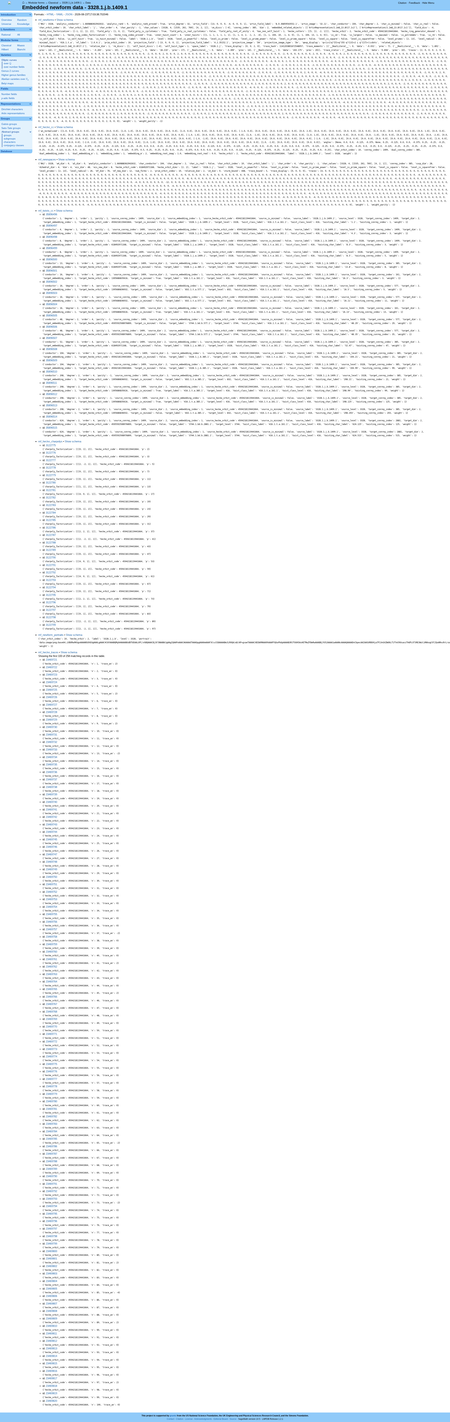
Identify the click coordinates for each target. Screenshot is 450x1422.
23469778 (51, 1086)
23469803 (51, 1273)
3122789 (51, 549)
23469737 (51, 779)
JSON (68, 14)
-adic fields (8, 98)
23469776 (51, 1071)
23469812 (51, 1340)
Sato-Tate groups (11, 128)
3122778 (51, 467)
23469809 (51, 1318)
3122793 (51, 579)
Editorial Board (221, 1419)
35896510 (51, 371)
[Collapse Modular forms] (30, 40)
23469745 (51, 839)
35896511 (51, 382)
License (189, 1419)
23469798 (51, 1236)
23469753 (51, 899)
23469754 (51, 906)
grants (173, 1415)
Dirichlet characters (12, 109)
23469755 (51, 914)
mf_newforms (46, 19)
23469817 (51, 1378)
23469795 (51, 1213)
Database (6, 151)
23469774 (51, 1056)
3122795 (51, 594)
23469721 (51, 659)
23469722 (51, 667)
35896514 (51, 416)
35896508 (51, 349)
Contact (170, 1419)
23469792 (51, 1191)
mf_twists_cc (46, 210)
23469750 (51, 876)
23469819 (51, 1393)
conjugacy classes (14, 145)
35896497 (51, 225)
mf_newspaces (47, 159)
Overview (6, 20)
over (7, 63)
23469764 (51, 981)
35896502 (51, 281)
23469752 (51, 891)
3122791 (51, 565)
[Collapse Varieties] (30, 54)
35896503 (51, 292)
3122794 (51, 587)
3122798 (51, 617)
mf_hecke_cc (46, 127)
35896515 (51, 427)
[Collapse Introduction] (30, 14)
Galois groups (9, 124)
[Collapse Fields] (30, 88)
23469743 (51, 824)
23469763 (51, 974)
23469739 (51, 794)
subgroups (9, 138)
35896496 (51, 214)
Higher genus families (13, 75)
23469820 (51, 1400)
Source (233, 1419)
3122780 (51, 482)
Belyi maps (7, 83)
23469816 (51, 1370)
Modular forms (36, 2)
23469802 (51, 1266)
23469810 (51, 1325)
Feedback (414, 2)
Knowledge (23, 24)
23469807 (51, 1303)
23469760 (51, 951)
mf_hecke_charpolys (50, 441)
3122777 (51, 460)
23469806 (51, 1295)
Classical (53, 2)
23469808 (51, 1310)
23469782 (51, 1116)
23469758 (51, 936)
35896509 (51, 360)
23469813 (51, 1348)
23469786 (51, 1146)
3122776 (51, 452)
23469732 (51, 741)
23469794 (51, 1206)
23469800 (51, 1251)
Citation (402, 2)
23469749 (51, 869)
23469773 (51, 1049)
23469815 (51, 1363)
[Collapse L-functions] (30, 29)
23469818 (51, 1385)
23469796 (51, 1221)
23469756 (51, 921)
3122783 (51, 505)
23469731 (51, 734)
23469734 (51, 757)
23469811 (51, 1333)
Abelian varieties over (14, 79)
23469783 (51, 1123)
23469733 (51, 749)
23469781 (51, 1108)
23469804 (51, 1281)
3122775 (51, 445)
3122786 (51, 527)
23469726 (51, 697)
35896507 (51, 337)
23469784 (51, 1131)
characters (9, 142)
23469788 (51, 1161)
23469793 (51, 1198)
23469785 (51, 1138)
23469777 (51, 1078)
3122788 (51, 542)
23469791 (51, 1183)
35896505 (51, 315)
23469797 (51, 1228)
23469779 (51, 1093)
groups (7, 135)
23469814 (51, 1355)
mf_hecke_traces (48, 652)
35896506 (51, 326)
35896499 (51, 248)
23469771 (51, 1033)
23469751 (51, 884)
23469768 (51, 1011)
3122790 (51, 557)
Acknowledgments (203, 1419)
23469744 (51, 831)
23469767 (51, 1004)
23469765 (51, 989)
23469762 (51, 966)
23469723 (51, 674)
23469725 (51, 689)
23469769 (51, 1018)
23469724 (51, 682)
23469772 (51, 1041)
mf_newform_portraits (50, 634)
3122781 (51, 490)
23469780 (51, 1101)
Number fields (9, 94)
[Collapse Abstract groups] (30, 132)
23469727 (51, 704)
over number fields (14, 67)
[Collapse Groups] (30, 118)
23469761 (51, 959)
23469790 (51, 1176)
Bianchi (21, 49)
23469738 (51, 786)
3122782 (51, 497)
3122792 (51, 572)
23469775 (51, 1063)
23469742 (51, 816)
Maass (21, 45)
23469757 (51, 929)
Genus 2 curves (10, 71)
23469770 (51, 1026)
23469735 (51, 764)
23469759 (51, 944)
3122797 (51, 609)
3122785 (51, 519)
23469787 (51, 1153)
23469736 (51, 772)
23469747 (51, 854)
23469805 (51, 1288)
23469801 (51, 1258)
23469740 (51, 801)
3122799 (51, 624)
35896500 (51, 259)
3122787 (51, 534)
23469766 (51, 996)
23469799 (51, 1243)
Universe (6, 24)
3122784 (51, 512)
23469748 (51, 861)
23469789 (51, 1168)
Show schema (64, 19)
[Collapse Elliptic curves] (30, 60)
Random (22, 20)
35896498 (51, 236)
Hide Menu (428, 2)
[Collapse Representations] (30, 104)
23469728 (51, 712)
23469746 (51, 846)
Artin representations (13, 113)
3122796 (51, 602)
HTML (50, 14)
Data (88, 2)
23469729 (51, 719)
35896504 (51, 304)
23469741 (51, 809)
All (18, 34)
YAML (59, 14)
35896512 (51, 394)
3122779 (51, 475)
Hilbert (5, 49)
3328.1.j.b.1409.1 (72, 2)
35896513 (51, 405)
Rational (6, 34)
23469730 (51, 727)
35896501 (51, 270)
